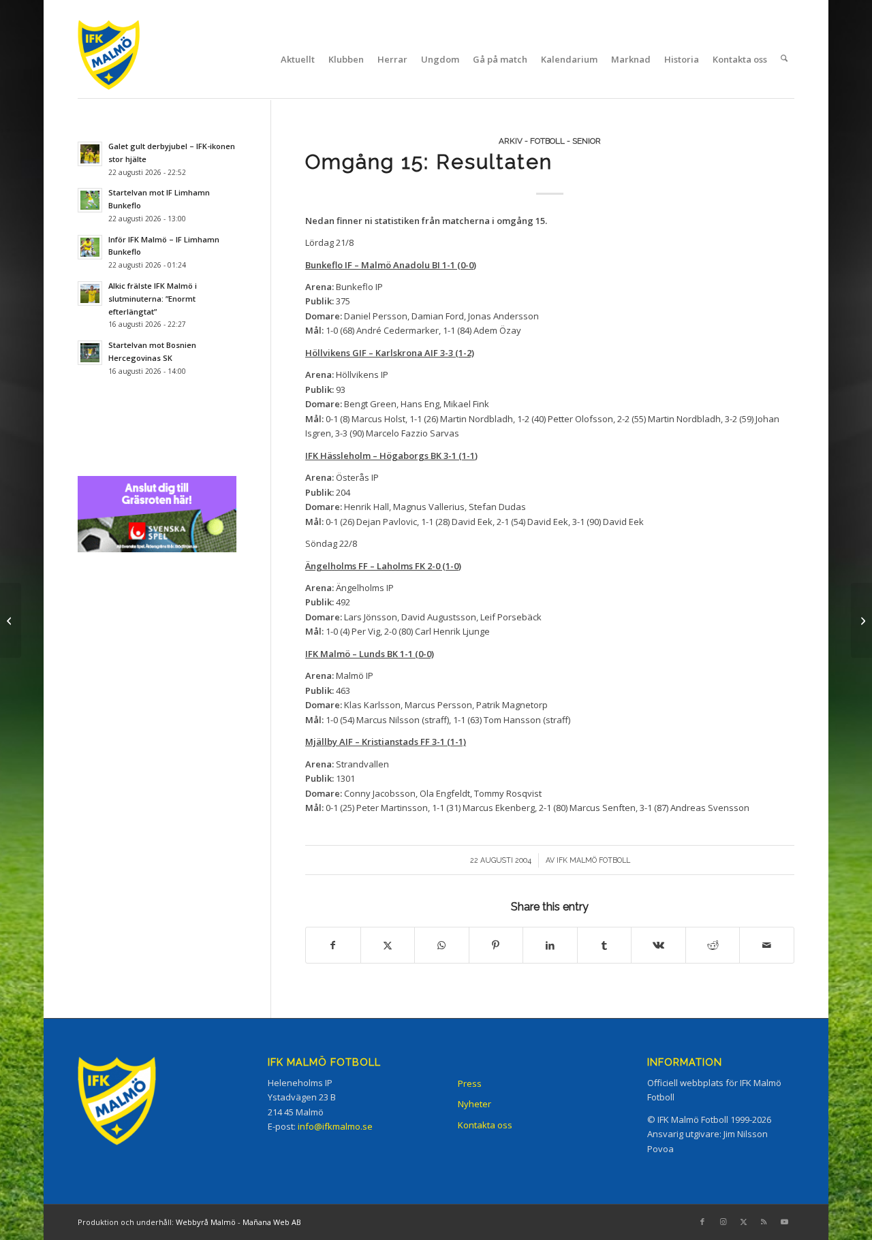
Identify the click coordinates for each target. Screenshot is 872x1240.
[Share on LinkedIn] (550, 945)
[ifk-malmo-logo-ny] (126, 59)
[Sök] (784, 59)
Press (470, 1083)
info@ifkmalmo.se (335, 1126)
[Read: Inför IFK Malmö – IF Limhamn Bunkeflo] (90, 247)
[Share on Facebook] (333, 945)
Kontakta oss (485, 1125)
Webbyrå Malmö (206, 1222)
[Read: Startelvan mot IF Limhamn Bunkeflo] (90, 200)
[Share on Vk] (658, 945)
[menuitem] (298, 59)
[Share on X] (388, 945)
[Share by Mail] (767, 945)
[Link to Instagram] (723, 1221)
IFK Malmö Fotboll (593, 860)
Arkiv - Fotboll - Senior (550, 141)
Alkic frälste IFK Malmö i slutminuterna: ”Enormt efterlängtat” (152, 299)
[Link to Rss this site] (763, 1221)
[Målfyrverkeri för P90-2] (10, 620)
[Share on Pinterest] (496, 945)
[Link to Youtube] (784, 1221)
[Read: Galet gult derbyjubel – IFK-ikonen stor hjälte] (90, 154)
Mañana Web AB (272, 1222)
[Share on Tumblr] (605, 945)
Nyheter (474, 1104)
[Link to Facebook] (702, 1221)
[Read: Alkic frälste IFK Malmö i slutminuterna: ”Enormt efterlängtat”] (90, 293)
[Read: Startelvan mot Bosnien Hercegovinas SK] (90, 352)
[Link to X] (743, 1221)
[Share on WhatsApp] (442, 945)
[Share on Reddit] (713, 945)
